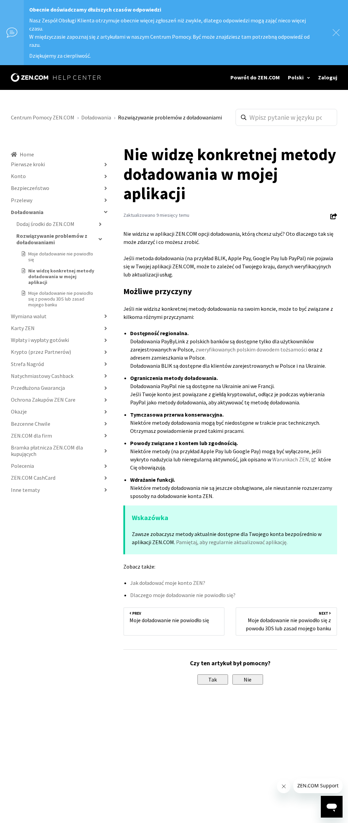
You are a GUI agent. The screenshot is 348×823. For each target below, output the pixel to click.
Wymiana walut (29, 316)
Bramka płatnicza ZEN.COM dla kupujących (47, 450)
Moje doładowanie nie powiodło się (60, 257)
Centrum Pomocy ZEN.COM (42, 117)
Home (27, 154)
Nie (247, 679)
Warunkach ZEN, (291, 459)
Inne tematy (25, 489)
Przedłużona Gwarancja (38, 387)
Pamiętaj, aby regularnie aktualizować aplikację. (232, 542)
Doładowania (96, 117)
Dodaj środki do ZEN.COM (45, 224)
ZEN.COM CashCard (33, 477)
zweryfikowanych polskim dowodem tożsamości (251, 349)
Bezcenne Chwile (30, 423)
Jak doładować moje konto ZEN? (167, 582)
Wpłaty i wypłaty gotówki (40, 340)
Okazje (19, 411)
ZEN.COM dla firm (31, 435)
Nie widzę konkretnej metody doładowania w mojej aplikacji (61, 276)
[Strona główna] (56, 77)
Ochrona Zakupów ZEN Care (43, 399)
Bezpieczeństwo (30, 188)
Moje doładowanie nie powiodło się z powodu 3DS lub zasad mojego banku (60, 299)
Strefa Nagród (27, 364)
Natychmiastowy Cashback (42, 375)
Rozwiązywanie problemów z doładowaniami (170, 117)
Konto (18, 176)
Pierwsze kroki (28, 164)
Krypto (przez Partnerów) (41, 351)
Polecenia (22, 465)
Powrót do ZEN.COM (255, 77)
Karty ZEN (23, 328)
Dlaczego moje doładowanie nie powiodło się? (183, 595)
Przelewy (21, 200)
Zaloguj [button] (327, 77)
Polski (296, 77)
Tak (212, 679)
